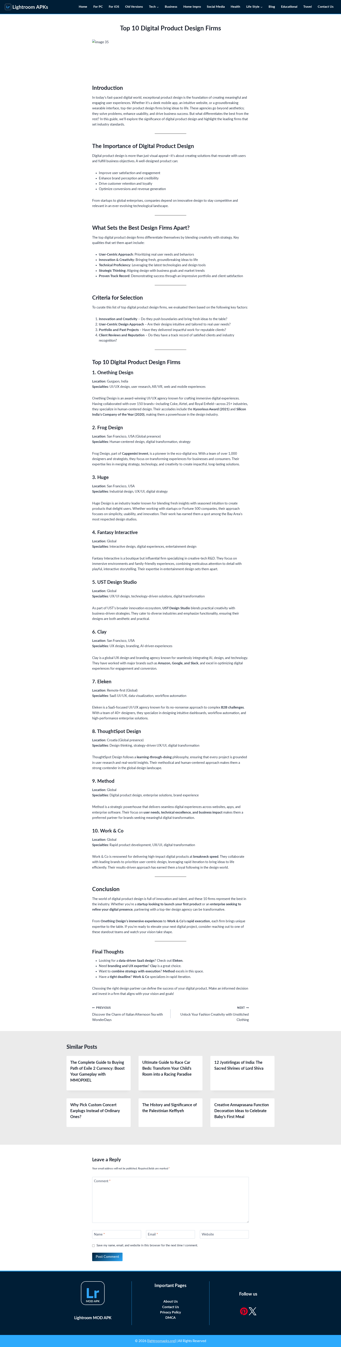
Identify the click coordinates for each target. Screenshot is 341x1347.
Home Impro (192, 6)
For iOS (114, 6)
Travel (307, 6)
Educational (289, 6)
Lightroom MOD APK (92, 1318)
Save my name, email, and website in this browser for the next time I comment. (147, 1245)
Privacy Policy (170, 1312)
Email (153, 1234)
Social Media (216, 6)
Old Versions (134, 6)
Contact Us (326, 6)
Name (99, 1234)
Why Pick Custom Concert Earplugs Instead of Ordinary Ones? (95, 1111)
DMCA (170, 1317)
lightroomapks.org (161, 1341)
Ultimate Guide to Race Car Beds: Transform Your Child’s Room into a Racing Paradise (167, 1068)
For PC (98, 6)
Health (235, 6)
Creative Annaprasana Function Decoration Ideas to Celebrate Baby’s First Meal (241, 1111)
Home (83, 6)
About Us (170, 1301)
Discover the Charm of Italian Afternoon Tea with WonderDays (127, 1014)
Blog (272, 6)
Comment (102, 1181)
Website (208, 1234)
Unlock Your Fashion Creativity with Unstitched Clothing (214, 1014)
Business (171, 6)
